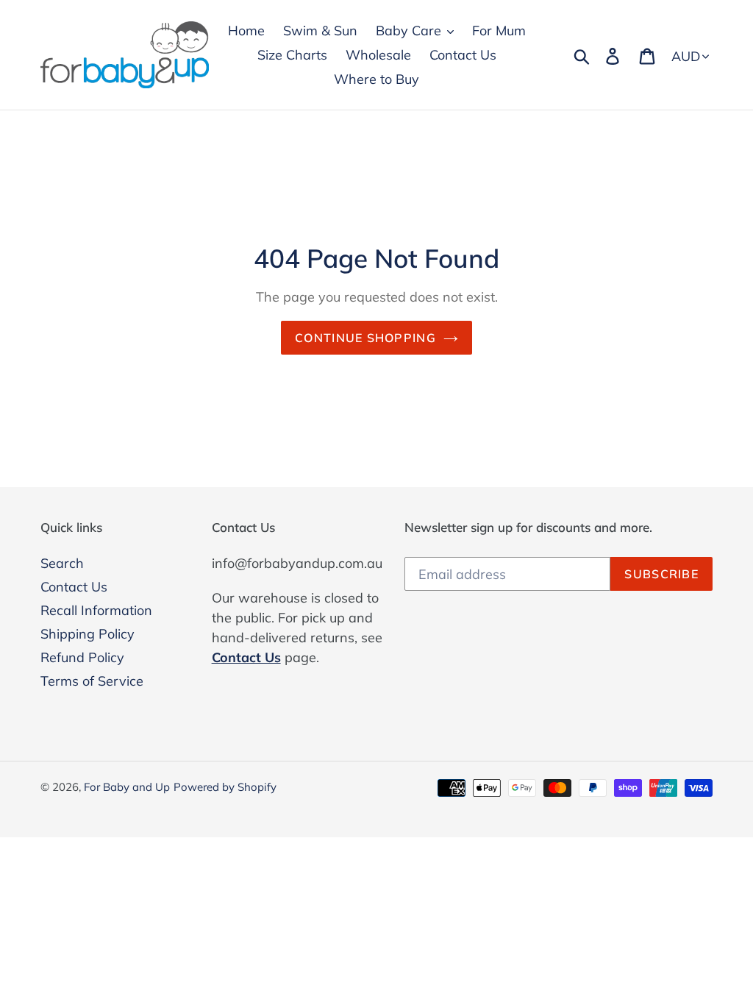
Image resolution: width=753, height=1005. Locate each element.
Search (62, 563)
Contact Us (73, 586)
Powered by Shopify (225, 787)
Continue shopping (365, 337)
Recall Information (96, 610)
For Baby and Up (127, 787)
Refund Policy (82, 657)
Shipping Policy (87, 633)
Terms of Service (91, 680)
